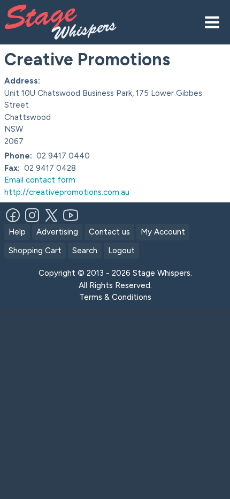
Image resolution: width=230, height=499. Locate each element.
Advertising (57, 232)
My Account (163, 232)
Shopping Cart (35, 250)
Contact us (109, 232)
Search (84, 250)
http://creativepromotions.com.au (66, 192)
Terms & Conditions (115, 297)
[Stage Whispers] (74, 22)
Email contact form (39, 180)
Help (17, 232)
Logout (121, 250)
